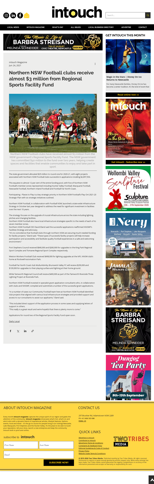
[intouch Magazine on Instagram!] (6, 15)
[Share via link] (32, 331)
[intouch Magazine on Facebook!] (20, 15)
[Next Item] (146, 56)
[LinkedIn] (13, 15)
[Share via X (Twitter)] (17, 331)
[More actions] (95, 64)
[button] (128, 162)
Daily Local (14, 321)
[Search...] (147, 15)
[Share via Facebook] (10, 331)
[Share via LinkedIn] (25, 331)
